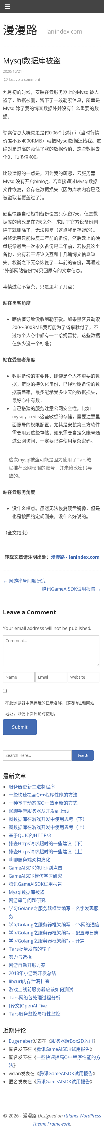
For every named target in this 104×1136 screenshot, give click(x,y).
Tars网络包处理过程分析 (34, 997)
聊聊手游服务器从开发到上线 (39, 811)
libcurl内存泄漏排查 (29, 981)
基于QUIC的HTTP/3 (30, 835)
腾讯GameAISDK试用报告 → (71, 589)
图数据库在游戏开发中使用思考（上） (48, 827)
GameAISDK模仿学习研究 (35, 876)
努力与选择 (20, 957)
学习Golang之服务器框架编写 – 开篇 (47, 941)
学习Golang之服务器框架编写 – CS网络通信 (54, 924)
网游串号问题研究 (27, 900)
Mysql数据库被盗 (26, 892)
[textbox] (51, 651)
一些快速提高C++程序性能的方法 (43, 795)
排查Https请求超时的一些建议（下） (47, 843)
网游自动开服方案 (27, 965)
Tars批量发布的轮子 (30, 949)
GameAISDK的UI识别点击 (35, 868)
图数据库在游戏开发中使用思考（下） (48, 819)
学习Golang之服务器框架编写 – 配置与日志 (54, 932)
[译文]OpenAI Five (28, 1005)
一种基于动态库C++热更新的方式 (43, 803)
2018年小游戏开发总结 (32, 973)
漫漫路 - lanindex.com (75, 557)
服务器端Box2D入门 (72, 1041)
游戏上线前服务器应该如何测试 (41, 989)
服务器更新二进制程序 (32, 786)
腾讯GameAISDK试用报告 (35, 884)
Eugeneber (21, 1041)
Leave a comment (24, 79)
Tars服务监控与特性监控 (34, 1014)
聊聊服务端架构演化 (29, 859)
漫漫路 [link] (20, 30)
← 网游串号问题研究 (24, 581)
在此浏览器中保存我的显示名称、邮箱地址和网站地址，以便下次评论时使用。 (49, 708)
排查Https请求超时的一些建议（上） (47, 851)
